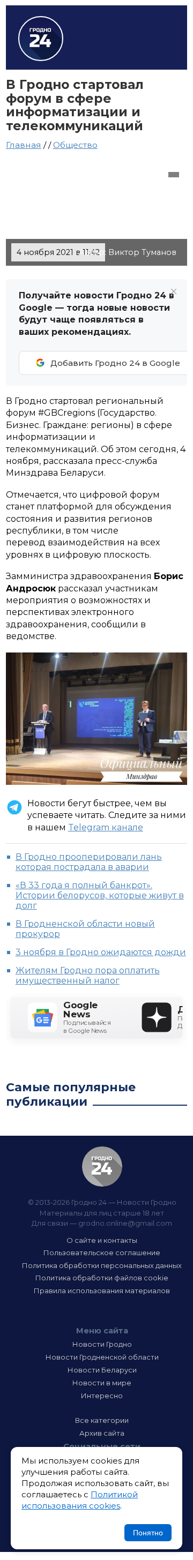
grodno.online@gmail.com (125, 1223)
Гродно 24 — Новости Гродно (102, 1166)
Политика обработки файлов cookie (101, 1277)
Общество (75, 145)
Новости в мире (101, 1382)
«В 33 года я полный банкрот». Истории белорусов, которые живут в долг (100, 895)
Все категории (102, 1420)
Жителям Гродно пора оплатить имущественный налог (88, 975)
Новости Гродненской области (102, 1357)
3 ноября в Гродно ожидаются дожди (101, 952)
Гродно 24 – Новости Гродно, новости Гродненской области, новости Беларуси (40, 38)
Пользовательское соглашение (101, 1252)
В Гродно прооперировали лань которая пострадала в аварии (89, 862)
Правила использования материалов (102, 1290)
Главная (23, 145)
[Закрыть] (174, 291)
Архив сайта (101, 1433)
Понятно (148, 1532)
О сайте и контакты (101, 1240)
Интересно (102, 1395)
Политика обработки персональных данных (102, 1265)
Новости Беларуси (102, 1370)
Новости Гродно (102, 1344)
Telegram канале (105, 827)
